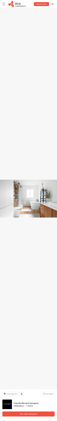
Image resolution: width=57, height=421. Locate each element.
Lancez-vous (41, 4)
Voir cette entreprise (28, 414)
